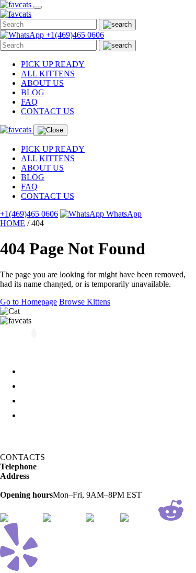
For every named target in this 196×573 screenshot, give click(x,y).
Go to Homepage (28, 301)
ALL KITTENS (48, 73)
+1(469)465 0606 (75, 34)
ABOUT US (42, 82)
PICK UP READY (53, 64)
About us (37, 385)
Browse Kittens (84, 301)
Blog (29, 400)
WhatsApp (123, 213)
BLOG (32, 92)
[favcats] (16, 4)
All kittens (39, 371)
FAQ (29, 101)
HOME (12, 223)
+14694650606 (62, 466)
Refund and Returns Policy (44, 433)
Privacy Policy (24, 447)
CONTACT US (47, 111)
